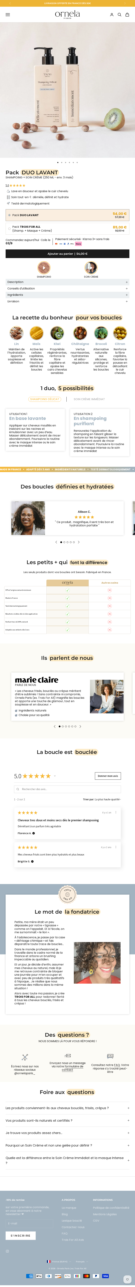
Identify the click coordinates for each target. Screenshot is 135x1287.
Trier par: (88, 799)
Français (80, 1261)
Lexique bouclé (72, 1221)
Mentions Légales (105, 1214)
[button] (61, 542)
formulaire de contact (72, 1068)
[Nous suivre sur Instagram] (7, 1251)
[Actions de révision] (115, 812)
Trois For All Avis (73, 1240)
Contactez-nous (73, 1227)
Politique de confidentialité (111, 1208)
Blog (65, 1214)
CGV (96, 1221)
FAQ (117, 1065)
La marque (69, 1208)
